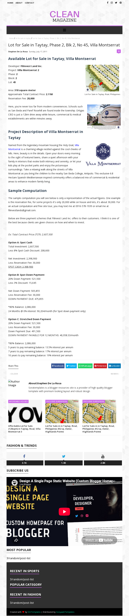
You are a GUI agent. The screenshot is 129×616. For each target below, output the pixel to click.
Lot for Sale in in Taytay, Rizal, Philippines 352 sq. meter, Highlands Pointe (61, 428)
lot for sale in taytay (23, 38)
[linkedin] (120, 2)
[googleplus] (112, 2)
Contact (29, 3)
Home (10, 3)
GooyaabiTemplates (65, 612)
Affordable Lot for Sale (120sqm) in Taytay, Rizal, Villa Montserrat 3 (24, 428)
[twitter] (116, 2)
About (19, 3)
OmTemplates (34, 612)
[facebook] (107, 2)
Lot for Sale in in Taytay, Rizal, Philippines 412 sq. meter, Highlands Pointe (98, 428)
